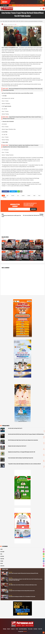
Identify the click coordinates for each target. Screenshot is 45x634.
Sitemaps (4, 629)
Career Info (40, 629)
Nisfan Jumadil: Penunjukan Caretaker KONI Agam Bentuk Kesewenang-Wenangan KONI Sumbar (27, 5)
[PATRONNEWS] (22, 626)
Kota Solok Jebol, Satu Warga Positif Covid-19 (15, 428)
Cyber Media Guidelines (23, 629)
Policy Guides (30, 629)
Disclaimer (35, 629)
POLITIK (39, 195)
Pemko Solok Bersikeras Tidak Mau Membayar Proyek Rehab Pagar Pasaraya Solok (20, 458)
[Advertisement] (22, 227)
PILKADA (34, 195)
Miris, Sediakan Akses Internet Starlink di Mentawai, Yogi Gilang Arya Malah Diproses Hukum (35, 247)
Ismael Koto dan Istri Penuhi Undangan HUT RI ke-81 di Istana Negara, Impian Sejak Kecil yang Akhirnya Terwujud (35, 257)
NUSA (18, 195)
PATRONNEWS (25, 631)
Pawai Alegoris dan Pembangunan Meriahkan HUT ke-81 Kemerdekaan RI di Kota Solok (22, 258)
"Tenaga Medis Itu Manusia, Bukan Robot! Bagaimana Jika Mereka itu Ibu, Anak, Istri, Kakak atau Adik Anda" (24, 464)
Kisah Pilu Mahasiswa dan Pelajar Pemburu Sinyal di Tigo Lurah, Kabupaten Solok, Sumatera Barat (23, 440)
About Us (8, 629)
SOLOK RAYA (4, 197)
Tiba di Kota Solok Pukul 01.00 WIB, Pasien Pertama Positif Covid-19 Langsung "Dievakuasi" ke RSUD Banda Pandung (26, 434)
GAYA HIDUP (12, 195)
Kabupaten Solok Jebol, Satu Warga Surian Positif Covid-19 (17, 446)
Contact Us (13, 629)
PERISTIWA (29, 195)
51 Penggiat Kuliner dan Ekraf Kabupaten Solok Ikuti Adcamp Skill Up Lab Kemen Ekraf (9, 258)
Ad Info (17, 629)
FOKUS (7, 195)
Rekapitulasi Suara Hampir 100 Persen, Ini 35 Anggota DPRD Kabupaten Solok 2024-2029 (21, 452)
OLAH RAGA (23, 195)
